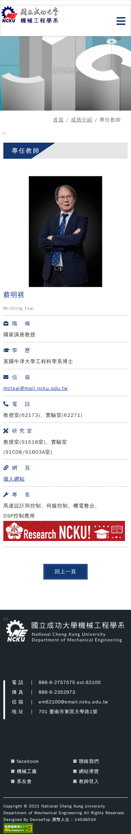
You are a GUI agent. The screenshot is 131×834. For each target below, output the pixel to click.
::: (4, 133)
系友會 (24, 781)
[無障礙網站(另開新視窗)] (18, 828)
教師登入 (89, 781)
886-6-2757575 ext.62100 (70, 682)
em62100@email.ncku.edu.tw (73, 702)
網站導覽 (89, 771)
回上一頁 (65, 571)
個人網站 (14, 479)
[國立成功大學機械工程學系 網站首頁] (37, 15)
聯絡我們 (89, 761)
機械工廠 (27, 771)
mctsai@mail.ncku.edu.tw (35, 388)
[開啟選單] (121, 21)
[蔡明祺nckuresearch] (64, 539)
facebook (28, 761)
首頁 (58, 120)
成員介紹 (81, 120)
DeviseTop (40, 819)
